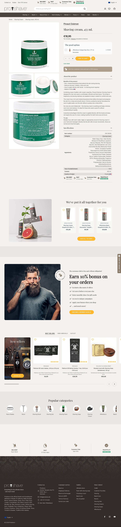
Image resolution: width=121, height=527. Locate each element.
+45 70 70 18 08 (45, 500)
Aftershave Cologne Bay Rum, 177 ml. (83, 50)
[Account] (105, 9)
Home (10, 19)
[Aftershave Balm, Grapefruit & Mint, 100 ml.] (104, 214)
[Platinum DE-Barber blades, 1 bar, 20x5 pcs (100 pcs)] (75, 350)
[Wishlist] (109, 9)
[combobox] (60, 9)
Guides (14, 2)
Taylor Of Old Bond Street (103, 366)
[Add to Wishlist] (93, 58)
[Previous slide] (109, 384)
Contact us (7, 2)
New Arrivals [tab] (63, 333)
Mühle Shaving (68, 223)
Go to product (76, 52)
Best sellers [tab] (50, 333)
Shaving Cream (18, 19)
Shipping (73, 38)
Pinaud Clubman (71, 24)
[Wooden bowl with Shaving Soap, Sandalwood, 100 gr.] (104, 350)
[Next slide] (114, 384)
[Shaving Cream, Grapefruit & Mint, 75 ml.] (68, 214)
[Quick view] (72, 212)
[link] (88, 69)
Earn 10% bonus (22, 2)
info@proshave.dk (45, 497)
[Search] (85, 9)
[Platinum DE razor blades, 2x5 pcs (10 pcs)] (46, 350)
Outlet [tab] (73, 333)
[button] (119, 263)
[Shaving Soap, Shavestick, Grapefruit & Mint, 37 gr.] (86, 214)
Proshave (46, 366)
